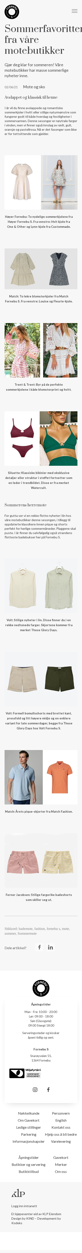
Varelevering (61, 1141)
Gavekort (60, 1157)
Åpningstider (28, 1157)
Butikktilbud (29, 1171)
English (61, 1120)
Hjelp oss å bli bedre (61, 1134)
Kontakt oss (60, 1127)
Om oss (61, 1171)
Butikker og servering (29, 1164)
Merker (61, 1164)
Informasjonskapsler (29, 1141)
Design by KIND (22, 1218)
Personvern (61, 1113)
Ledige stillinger (28, 1127)
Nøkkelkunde (28, 1113)
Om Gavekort (28, 1120)
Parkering (28, 1134)
